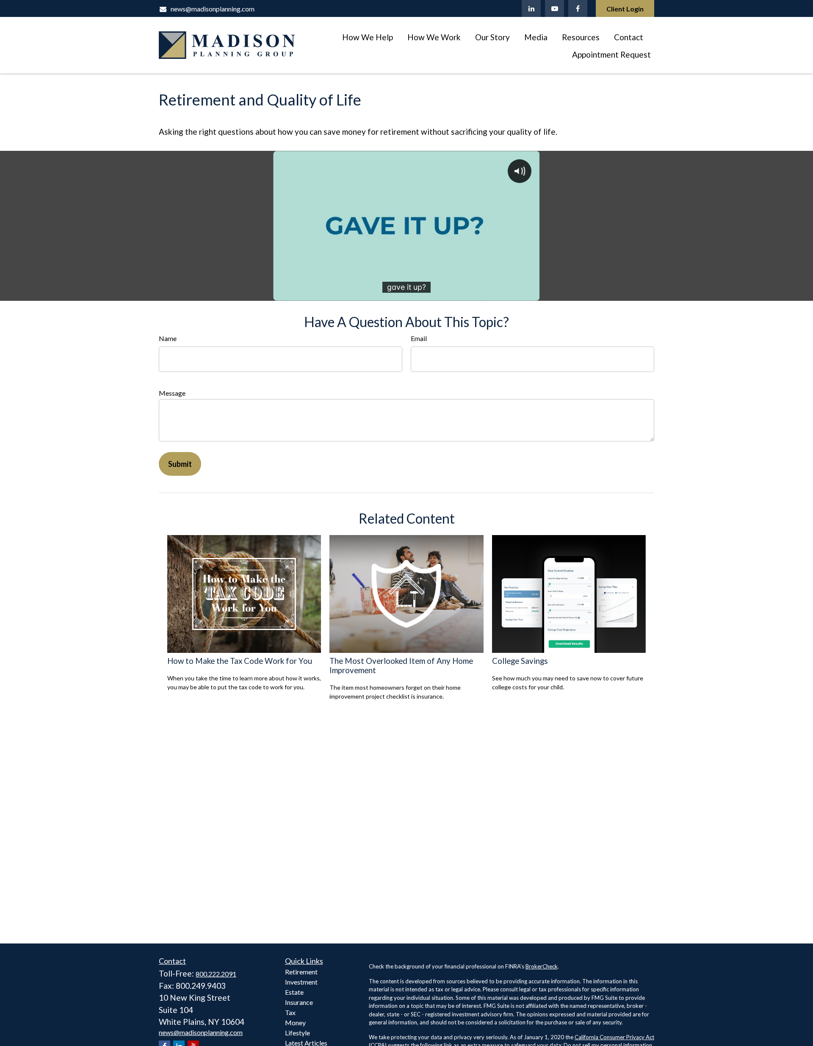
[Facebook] (577, 8)
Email (419, 338)
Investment (301, 982)
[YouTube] (554, 8)
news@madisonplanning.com (212, 9)
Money (295, 1022)
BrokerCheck (541, 966)
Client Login (625, 9)
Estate (294, 992)
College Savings (520, 661)
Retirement (301, 972)
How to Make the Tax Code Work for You (239, 661)
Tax (290, 1012)
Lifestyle (297, 1033)
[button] (367, 36)
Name (168, 338)
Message (172, 393)
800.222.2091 (216, 974)
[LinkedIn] (531, 8)
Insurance (299, 1002)
